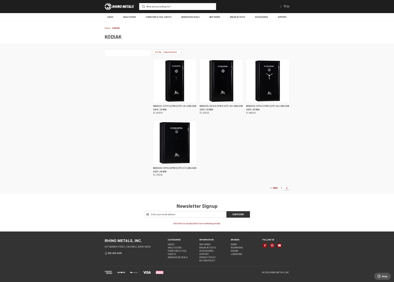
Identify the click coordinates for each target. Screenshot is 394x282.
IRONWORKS (237, 247)
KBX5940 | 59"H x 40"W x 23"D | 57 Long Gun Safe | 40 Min (174, 170)
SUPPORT (282, 17)
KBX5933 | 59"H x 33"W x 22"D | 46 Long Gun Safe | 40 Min (267, 108)
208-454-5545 (115, 253)
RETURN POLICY (207, 260)
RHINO (234, 244)
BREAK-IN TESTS (237, 17)
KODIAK (234, 251)
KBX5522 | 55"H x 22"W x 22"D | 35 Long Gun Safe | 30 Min (174, 108)
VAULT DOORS (129, 17)
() (287, 6)
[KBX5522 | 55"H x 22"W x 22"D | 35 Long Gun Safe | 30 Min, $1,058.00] (175, 81)
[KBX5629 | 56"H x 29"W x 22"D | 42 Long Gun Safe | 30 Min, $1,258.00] (221, 81)
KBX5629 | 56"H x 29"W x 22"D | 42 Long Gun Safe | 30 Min (221, 108)
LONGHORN (236, 254)
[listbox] (173, 52)
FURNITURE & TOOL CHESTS (158, 17)
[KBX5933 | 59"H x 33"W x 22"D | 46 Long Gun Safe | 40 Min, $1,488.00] (268, 81)
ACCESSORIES (261, 17)
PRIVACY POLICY (207, 257)
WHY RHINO (214, 17)
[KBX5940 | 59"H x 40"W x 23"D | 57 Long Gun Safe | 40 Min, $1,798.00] (175, 142)
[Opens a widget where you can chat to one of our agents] (382, 276)
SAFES (110, 17)
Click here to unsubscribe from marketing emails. (197, 223)
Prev (275, 188)
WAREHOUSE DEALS (190, 17)
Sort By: (158, 52)
